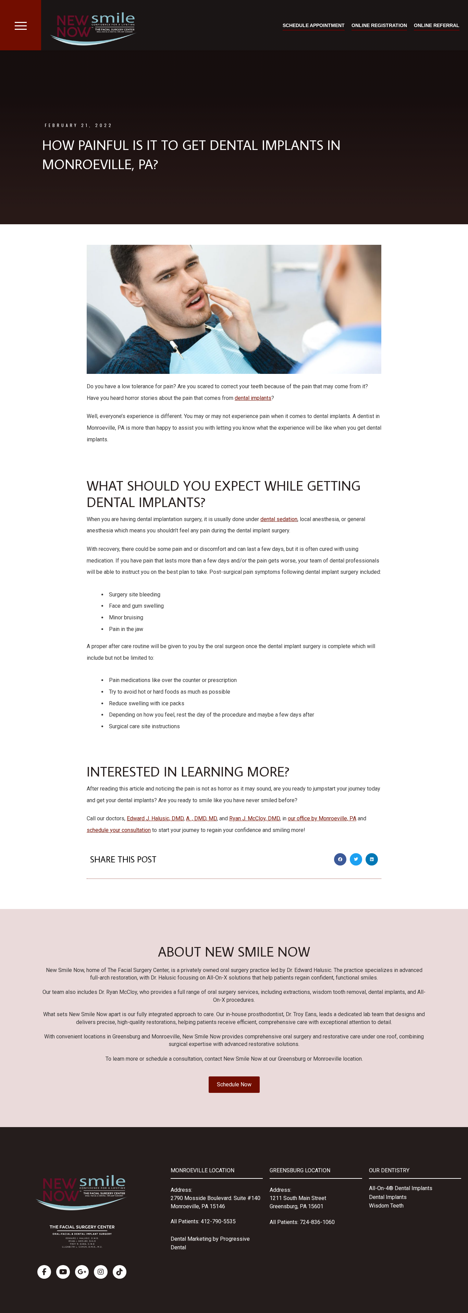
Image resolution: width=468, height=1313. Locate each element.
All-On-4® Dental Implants (400, 1188)
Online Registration (379, 25)
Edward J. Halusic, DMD (155, 818)
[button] (340, 859)
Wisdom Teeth (386, 1205)
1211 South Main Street (298, 1198)
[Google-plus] (82, 1272)
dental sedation (278, 519)
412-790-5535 (218, 1221)
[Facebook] (44, 1272)
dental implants (253, 398)
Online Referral (436, 25)
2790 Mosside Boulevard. (202, 1198)
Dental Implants (388, 1197)
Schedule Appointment (314, 25)
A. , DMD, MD (201, 818)
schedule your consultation (119, 830)
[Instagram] (101, 1272)
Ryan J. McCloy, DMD (254, 818)
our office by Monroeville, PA (322, 818)
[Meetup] (119, 1272)
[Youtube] (63, 1272)
